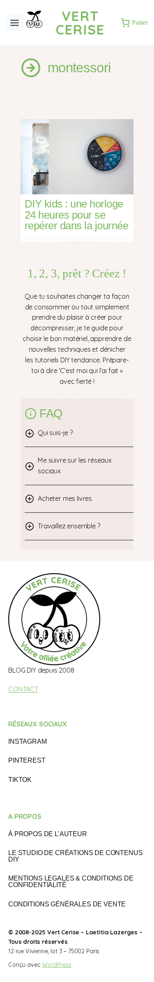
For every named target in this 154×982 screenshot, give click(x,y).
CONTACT (23, 689)
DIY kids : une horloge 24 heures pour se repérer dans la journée (76, 214)
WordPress (56, 964)
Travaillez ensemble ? (69, 526)
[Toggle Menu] (14, 22)
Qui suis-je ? (55, 433)
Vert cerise (80, 22)
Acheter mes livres (65, 498)
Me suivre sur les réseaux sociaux (75, 465)
